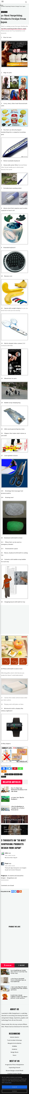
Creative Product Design (14, 1073)
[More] (3, 771)
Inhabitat (14, 1049)
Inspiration (4, 11)
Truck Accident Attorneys (14, 1040)
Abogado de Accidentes (14, 1043)
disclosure (17, 1026)
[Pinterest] (14, 768)
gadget (11, 774)
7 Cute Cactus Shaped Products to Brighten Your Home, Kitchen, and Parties (19, 988)
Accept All (14, 1087)
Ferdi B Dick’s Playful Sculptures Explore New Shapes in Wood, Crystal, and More (19, 996)
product (4, 776)
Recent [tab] (22, 965)
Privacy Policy (8, 1082)
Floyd (6, 863)
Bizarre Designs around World (14, 1070)
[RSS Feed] (20, 891)
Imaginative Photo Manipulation (14, 1064)
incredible (16, 774)
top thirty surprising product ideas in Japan (13, 28)
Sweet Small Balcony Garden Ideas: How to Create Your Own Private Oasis (19, 972)
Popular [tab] (8, 965)
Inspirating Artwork (14, 1067)
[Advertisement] (14, 619)
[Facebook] (3, 768)
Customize (14, 1091)
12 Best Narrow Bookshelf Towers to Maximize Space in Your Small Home (18, 980)
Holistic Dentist (14, 1037)
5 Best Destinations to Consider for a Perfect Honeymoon (17, 808)
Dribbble (14, 1046)
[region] (14, 1084)
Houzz (14, 1055)
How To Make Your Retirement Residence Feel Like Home (19, 789)
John (6, 853)
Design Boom (14, 1052)
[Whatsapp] (20, 768)
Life (21, 774)
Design (6, 774)
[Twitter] (9, 768)
